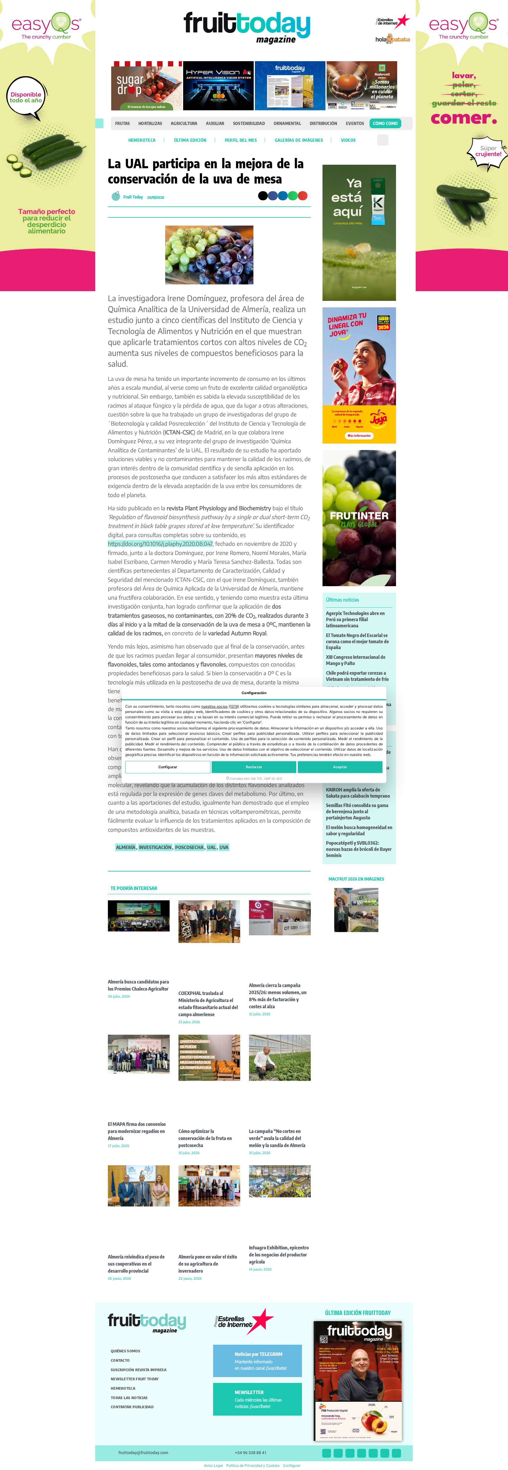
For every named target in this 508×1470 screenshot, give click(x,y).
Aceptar (340, 767)
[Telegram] (385, 1453)
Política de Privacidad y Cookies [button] (253, 1465)
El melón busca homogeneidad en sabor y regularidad (359, 830)
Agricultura (184, 123)
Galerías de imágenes (299, 140)
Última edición (190, 140)
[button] (99, 123)
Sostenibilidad (249, 123)
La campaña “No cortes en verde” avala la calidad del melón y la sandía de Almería (277, 1138)
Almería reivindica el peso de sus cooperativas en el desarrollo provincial (136, 1264)
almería (125, 847)
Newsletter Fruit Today (135, 1378)
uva (224, 847)
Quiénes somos (125, 1351)
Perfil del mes (241, 140)
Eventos (355, 123)
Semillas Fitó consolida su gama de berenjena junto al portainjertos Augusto (357, 811)
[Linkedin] (361, 1453)
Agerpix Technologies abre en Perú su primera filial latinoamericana (355, 619)
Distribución (323, 123)
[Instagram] (338, 1453)
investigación (155, 847)
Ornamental (287, 123)
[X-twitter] (326, 1453)
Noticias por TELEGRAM (259, 1354)
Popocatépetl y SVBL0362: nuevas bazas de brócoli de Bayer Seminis (359, 849)
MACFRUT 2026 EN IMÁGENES (356, 878)
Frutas (122, 123)
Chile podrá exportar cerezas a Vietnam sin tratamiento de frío (357, 676)
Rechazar (254, 767)
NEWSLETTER (249, 1392)
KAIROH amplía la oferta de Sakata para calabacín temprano (358, 793)
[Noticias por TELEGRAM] (225, 1357)
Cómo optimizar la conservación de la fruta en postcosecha (205, 1138)
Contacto (120, 1360)
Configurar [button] (291, 1465)
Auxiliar (215, 123)
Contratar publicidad (132, 1406)
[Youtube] (373, 1453)
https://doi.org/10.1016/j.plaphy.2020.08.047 (160, 543)
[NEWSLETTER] (225, 1395)
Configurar (167, 767)
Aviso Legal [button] (213, 1465)
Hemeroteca (142, 140)
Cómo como (385, 123)
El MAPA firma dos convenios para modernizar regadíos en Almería (137, 1131)
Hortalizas (150, 123)
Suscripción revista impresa (138, 1369)
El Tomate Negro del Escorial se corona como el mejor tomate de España (357, 641)
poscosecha (189, 847)
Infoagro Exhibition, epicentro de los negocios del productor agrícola (279, 1255)
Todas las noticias (129, 1397)
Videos (348, 140)
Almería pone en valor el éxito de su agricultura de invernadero (207, 1264)
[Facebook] (350, 1453)
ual (211, 847)
